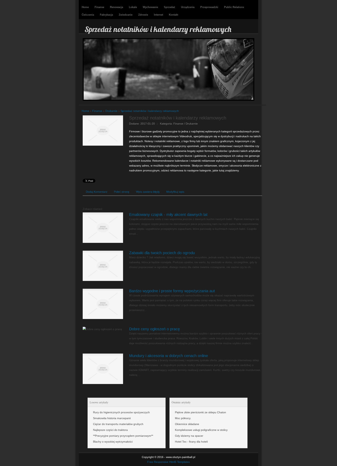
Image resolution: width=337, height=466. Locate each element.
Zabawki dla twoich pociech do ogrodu (162, 253)
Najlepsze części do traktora (110, 429)
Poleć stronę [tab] (121, 191)
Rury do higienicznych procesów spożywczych (121, 412)
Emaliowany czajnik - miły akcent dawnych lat (168, 214)
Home (85, 110)
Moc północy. (183, 418)
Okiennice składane (187, 424)
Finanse (97, 110)
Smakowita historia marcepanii (112, 418)
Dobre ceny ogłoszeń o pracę (154, 329)
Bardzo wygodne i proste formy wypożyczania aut (172, 291)
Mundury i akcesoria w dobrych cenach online (168, 356)
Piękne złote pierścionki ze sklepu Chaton (200, 412)
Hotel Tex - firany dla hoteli (191, 441)
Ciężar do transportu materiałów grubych (118, 424)
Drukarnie (111, 110)
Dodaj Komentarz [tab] (96, 191)
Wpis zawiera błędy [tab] (148, 191)
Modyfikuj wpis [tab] (175, 191)
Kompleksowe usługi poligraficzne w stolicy (201, 429)
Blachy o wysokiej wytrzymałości (113, 441)
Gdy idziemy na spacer (189, 435)
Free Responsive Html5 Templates (168, 461)
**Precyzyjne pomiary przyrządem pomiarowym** (123, 435)
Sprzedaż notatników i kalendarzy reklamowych (150, 110)
